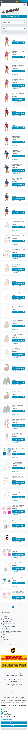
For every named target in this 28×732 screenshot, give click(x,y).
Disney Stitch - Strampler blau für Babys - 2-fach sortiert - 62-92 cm (18, 577)
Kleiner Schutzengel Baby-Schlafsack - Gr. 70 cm (17, 349)
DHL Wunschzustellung (9, 716)
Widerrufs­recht (9, 692)
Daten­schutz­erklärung (8, 697)
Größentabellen (7, 621)
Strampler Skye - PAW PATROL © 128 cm (18, 52)
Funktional (6, 718)
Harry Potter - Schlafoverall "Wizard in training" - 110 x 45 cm (18, 477)
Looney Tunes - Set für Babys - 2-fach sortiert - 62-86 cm (18, 506)
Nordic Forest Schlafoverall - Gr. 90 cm (18, 406)
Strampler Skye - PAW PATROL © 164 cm (18, 66)
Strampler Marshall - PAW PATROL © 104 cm (17, 122)
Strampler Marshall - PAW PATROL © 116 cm (17, 137)
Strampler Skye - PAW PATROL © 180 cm (18, 38)
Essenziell (6, 709)
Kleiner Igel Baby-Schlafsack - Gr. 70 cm (18, 222)
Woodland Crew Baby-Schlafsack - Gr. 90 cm (16, 392)
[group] (6, 41)
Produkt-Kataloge (7, 632)
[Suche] (25, 4)
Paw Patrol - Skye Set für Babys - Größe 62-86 (18, 420)
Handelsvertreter (7, 637)
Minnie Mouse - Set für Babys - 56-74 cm (18, 520)
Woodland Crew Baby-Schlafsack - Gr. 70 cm (16, 363)
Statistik (5, 711)
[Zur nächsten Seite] (17, 607)
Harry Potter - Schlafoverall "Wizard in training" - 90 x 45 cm (18, 492)
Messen (5, 634)
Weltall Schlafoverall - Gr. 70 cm (18, 235)
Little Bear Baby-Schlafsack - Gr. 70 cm (18, 321)
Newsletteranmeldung (13, 685)
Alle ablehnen (14, 725)
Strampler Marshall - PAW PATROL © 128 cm (17, 108)
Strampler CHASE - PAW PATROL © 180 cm (17, 165)
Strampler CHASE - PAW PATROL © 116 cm (17, 193)
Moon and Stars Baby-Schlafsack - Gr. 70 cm (16, 264)
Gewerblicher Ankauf (8, 641)
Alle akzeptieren (14, 722)
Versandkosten (15, 60)
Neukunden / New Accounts (9, 615)
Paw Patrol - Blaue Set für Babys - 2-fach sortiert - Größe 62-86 (18, 448)
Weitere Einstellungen (6, 719)
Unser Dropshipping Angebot (10, 624)
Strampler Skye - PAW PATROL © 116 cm (18, 80)
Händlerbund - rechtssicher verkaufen (12, 631)
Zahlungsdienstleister (9, 713)
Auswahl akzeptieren (14, 729)
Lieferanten (5, 639)
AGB (17, 697)
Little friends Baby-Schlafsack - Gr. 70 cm (18, 307)
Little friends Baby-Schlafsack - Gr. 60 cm (18, 292)
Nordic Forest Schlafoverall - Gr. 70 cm (18, 377)
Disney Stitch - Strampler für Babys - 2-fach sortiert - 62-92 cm (18, 592)
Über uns (5, 636)
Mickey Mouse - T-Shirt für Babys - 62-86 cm (17, 534)
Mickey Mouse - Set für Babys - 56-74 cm (18, 563)
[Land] (17, 1)
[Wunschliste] (19, 1)
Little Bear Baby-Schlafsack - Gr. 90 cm (18, 335)
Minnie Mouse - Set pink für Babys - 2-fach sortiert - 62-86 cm (18, 549)
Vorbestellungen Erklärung (9, 626)
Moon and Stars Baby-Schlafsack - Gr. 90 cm (16, 278)
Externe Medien (7, 714)
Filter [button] (5, 31)
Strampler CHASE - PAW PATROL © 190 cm (17, 151)
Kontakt (22, 697)
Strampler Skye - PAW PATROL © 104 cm (18, 94)
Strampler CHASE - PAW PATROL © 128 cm (17, 179)
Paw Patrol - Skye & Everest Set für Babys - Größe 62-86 (18, 434)
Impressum (18, 692)
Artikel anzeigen (19, 425)
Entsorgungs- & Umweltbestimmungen (12, 619)
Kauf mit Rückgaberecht (9, 623)
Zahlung (5, 616)
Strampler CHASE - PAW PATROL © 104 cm (17, 207)
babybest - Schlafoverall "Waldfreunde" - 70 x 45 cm (17, 463)
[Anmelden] (2, 1)
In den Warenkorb (18, 42)
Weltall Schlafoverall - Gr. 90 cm (18, 249)
